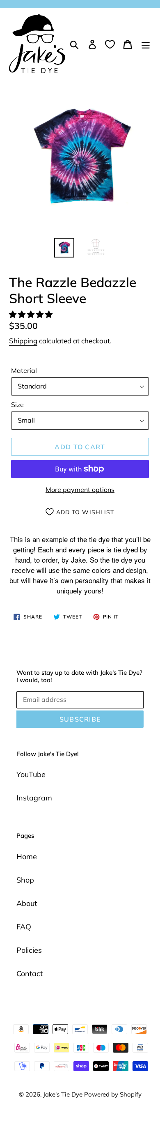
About (26, 903)
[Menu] (146, 43)
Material (24, 370)
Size (17, 404)
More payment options (80, 489)
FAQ (23, 926)
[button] (32, 314)
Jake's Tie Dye (63, 1094)
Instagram (34, 797)
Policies (29, 950)
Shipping (23, 340)
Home (26, 856)
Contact (29, 973)
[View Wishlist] (109, 43)
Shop (25, 880)
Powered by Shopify (113, 1094)
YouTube (31, 774)
